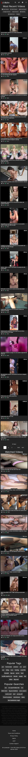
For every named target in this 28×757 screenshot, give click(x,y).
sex (3, 670)
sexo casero (22, 691)
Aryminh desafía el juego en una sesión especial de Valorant (14, 353)
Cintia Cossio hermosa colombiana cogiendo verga (14, 531)
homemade (8, 667)
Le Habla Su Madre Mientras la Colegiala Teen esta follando (14, 657)
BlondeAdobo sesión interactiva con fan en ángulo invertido (13, 375)
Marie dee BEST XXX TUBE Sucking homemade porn (13, 593)
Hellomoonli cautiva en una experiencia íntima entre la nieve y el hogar (12, 331)
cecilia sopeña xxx (7, 676)
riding (7, 670)
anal (14, 694)
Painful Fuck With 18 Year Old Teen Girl (11, 469)
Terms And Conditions (14, 733)
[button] (22, 2)
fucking (17, 670)
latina (10, 679)
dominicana (16, 697)
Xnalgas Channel (6, 11)
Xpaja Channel (15, 11)
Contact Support (14, 743)
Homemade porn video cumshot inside (10, 572)
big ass (12, 673)
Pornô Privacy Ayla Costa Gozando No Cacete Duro (14, 510)
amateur (15, 667)
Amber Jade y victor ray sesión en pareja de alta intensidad (13, 268)
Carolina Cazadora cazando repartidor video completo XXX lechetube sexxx (12, 614)
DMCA (14, 738)
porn (24, 667)
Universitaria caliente (6, 53)
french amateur (7, 697)
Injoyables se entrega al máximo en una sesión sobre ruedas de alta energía (13, 224)
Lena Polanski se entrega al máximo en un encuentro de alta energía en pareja (11, 139)
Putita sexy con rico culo (7, 416)
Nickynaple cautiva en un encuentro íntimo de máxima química (12, 203)
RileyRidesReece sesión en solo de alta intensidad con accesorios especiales (13, 117)
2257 (14, 741)
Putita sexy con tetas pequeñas (9, 396)
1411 (23, 447)
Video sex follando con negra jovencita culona (12, 635)
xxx (21, 667)
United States (23, 9)
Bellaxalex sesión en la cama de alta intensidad (13, 288)
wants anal (8, 694)
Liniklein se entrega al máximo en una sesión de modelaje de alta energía (13, 246)
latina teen (4, 691)
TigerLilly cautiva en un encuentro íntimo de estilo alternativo (13, 437)
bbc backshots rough (14, 700)
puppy (21, 676)
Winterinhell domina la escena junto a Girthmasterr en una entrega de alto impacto (14, 74)
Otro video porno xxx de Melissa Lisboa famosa (13, 551)
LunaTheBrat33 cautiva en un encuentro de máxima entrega (14, 96)
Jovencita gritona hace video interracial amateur (13, 490)
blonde (15, 676)
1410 (18, 447)
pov (3, 667)
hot (25, 676)
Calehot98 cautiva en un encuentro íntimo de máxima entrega (12, 310)
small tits (23, 670)
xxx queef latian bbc (14, 687)
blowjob (6, 673)
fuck (22, 673)
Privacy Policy (14, 736)
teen (12, 670)
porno (17, 673)
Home (14, 730)
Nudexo (18, 14)
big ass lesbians (13, 691)
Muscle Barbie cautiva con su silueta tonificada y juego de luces (13, 161)
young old (19, 694)
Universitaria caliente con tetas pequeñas (11, 32)
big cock (16, 679)
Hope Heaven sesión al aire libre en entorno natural (14, 181)
